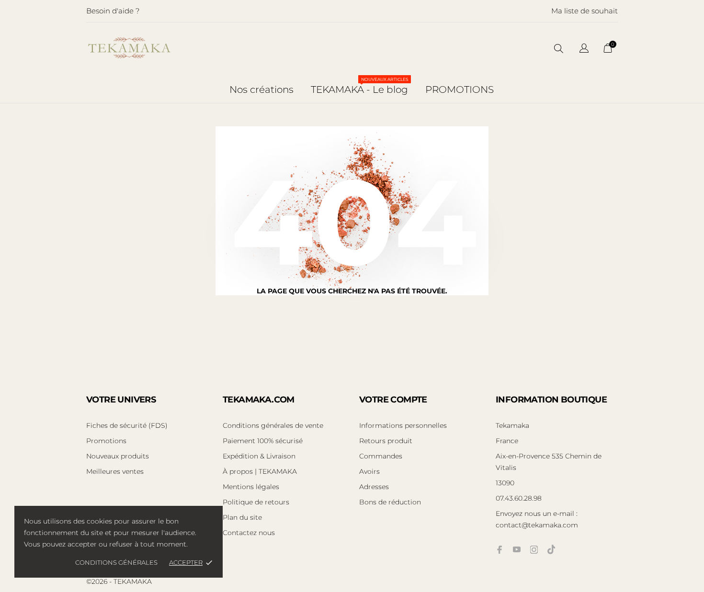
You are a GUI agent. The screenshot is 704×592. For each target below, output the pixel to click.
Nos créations (261, 89)
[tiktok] (551, 549)
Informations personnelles (403, 425)
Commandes (380, 456)
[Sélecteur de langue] (584, 49)
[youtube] (517, 549)
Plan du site (242, 517)
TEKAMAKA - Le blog (360, 86)
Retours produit (385, 440)
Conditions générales (116, 562)
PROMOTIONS (459, 89)
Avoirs (369, 471)
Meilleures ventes (115, 471)
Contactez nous (249, 532)
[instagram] (534, 550)
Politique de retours (256, 502)
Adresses (374, 486)
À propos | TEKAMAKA (260, 471)
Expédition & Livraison (259, 456)
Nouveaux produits (117, 456)
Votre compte (393, 399)
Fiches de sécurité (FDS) (127, 425)
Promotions (106, 440)
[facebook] (499, 550)
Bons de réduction (390, 502)
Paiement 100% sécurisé (263, 440)
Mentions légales (251, 486)
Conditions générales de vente (273, 425)
